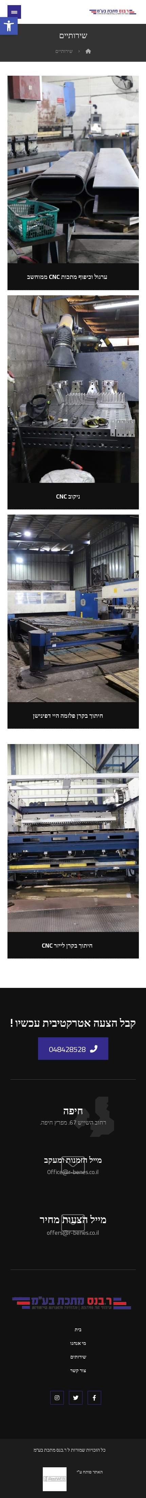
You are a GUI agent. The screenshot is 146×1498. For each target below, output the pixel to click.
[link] (9, 26)
